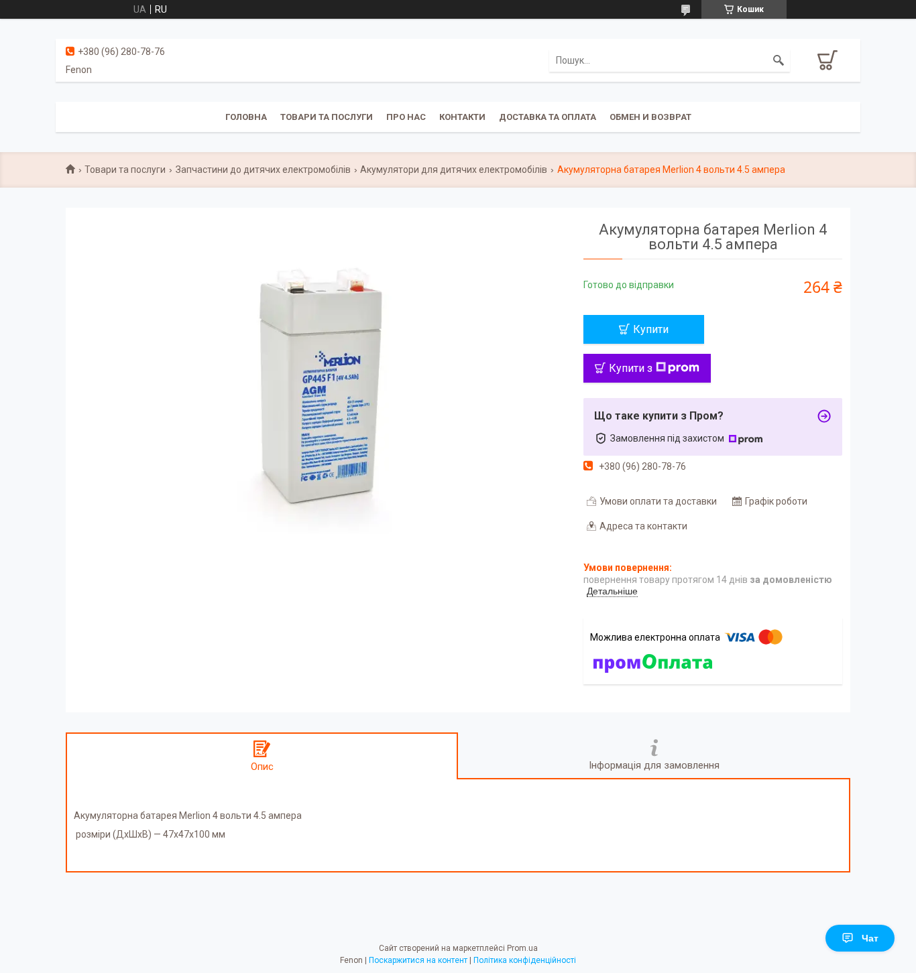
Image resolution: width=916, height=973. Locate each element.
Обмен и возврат (650, 117)
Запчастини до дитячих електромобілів (263, 169)
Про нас (406, 117)
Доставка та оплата (547, 117)
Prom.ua (522, 948)
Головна (246, 117)
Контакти (462, 117)
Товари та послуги (326, 117)
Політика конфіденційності (524, 960)
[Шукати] (778, 60)
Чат (870, 938)
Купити (651, 329)
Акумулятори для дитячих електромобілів (453, 169)
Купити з (630, 368)
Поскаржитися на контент (418, 960)
